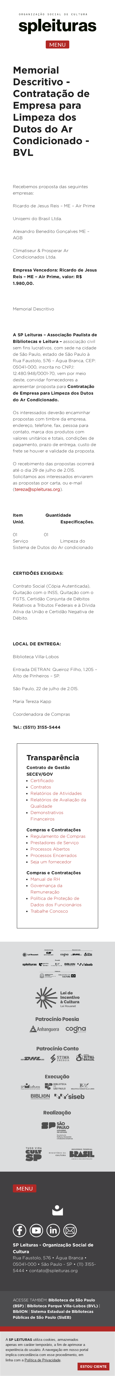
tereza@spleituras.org (37, 489)
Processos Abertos (50, 849)
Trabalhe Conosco (49, 911)
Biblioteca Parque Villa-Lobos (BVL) (62, 1306)
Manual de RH (45, 879)
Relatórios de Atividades (56, 793)
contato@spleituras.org (53, 1270)
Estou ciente (93, 1366)
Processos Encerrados (53, 855)
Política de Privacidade (42, 1360)
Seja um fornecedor (50, 862)
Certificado (41, 780)
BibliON (20, 1311)
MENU (57, 44)
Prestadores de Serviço (54, 842)
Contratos (40, 787)
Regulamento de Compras (58, 836)
